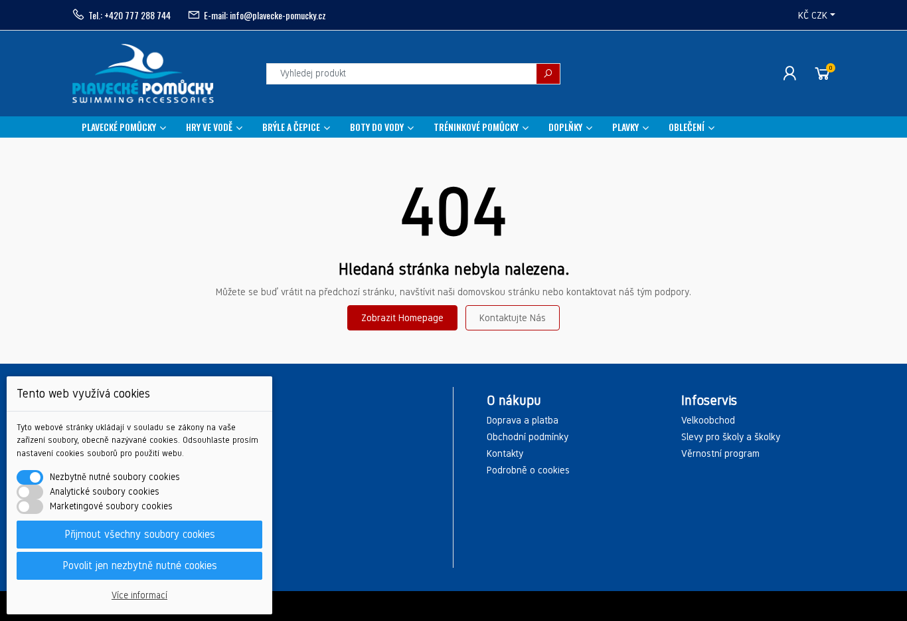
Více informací (139, 595)
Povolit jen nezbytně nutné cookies (139, 565)
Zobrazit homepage (402, 318)
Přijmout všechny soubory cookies (139, 534)
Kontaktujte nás (512, 318)
